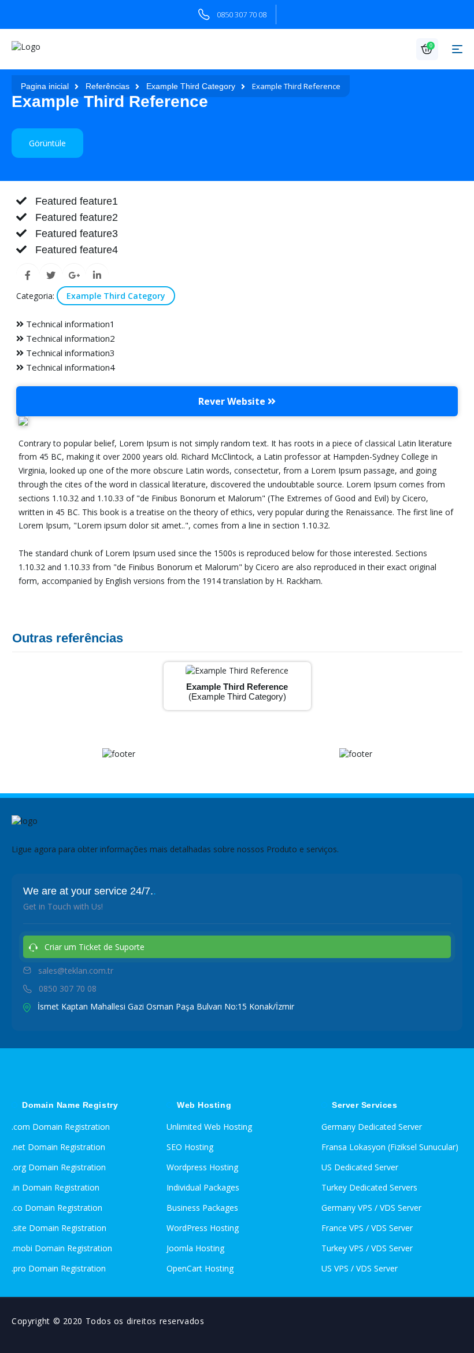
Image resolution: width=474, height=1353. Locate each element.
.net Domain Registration (58, 1146)
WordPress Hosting (202, 1227)
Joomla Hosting (195, 1248)
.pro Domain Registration (59, 1268)
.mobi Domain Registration (62, 1248)
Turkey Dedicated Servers (369, 1187)
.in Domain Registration (55, 1187)
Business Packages (202, 1207)
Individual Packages (202, 1187)
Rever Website (233, 401)
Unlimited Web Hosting (209, 1126)
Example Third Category (190, 86)
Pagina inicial (45, 86)
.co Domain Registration (57, 1207)
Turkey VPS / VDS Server (367, 1248)
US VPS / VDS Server (359, 1268)
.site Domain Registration (59, 1227)
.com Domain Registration (61, 1126)
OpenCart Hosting (200, 1268)
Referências (107, 86)
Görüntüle (47, 143)
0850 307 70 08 (241, 14)
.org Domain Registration (59, 1167)
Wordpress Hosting (202, 1167)
